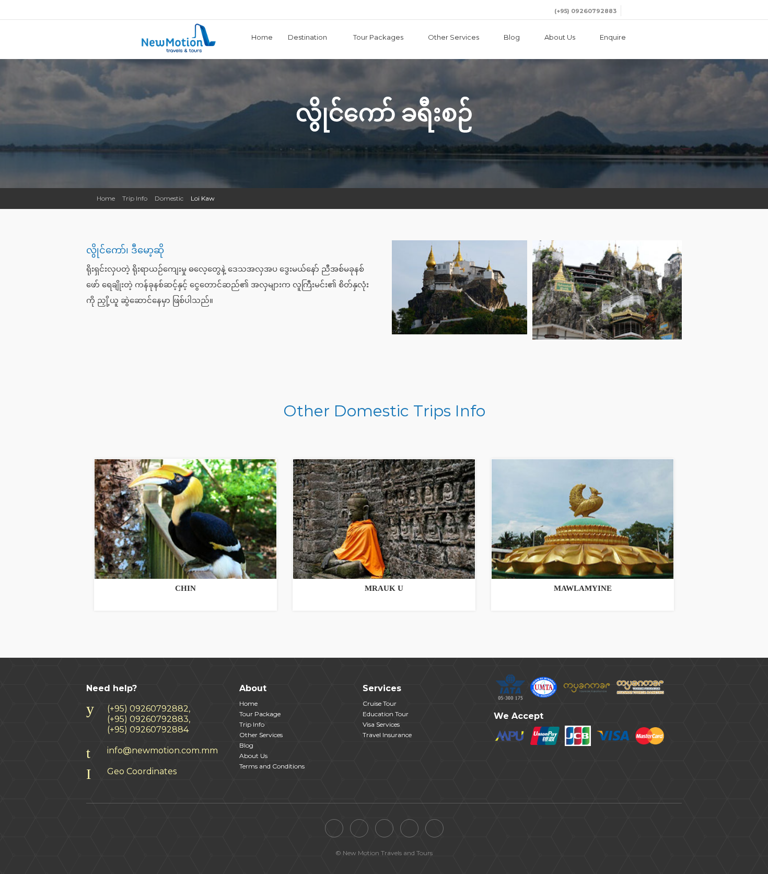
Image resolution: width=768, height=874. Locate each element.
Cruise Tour (380, 703)
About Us (559, 37)
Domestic (169, 198)
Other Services (453, 37)
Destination (308, 37)
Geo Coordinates (142, 771)
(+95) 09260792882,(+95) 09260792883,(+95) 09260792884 (148, 719)
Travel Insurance (387, 735)
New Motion (154, 38)
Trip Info (134, 198)
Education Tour (386, 714)
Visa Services (381, 724)
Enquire (613, 37)
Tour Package (260, 714)
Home (262, 37)
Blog (512, 37)
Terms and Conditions (272, 766)
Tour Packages (378, 37)
